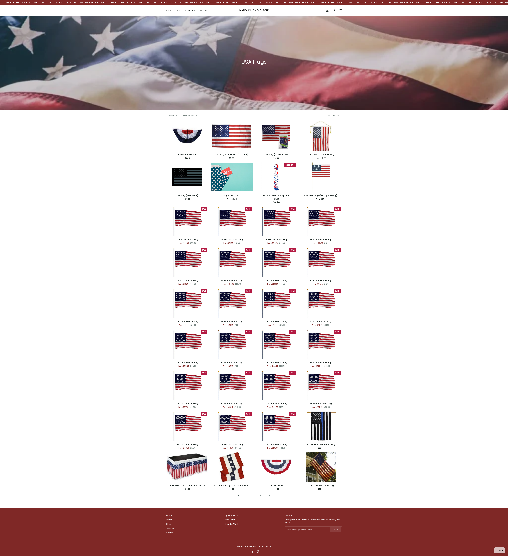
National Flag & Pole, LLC (252, 546)
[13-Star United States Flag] (321, 467)
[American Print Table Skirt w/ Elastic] (187, 467)
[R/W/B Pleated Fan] (187, 136)
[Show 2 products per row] (329, 115)
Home (169, 519)
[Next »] (270, 496)
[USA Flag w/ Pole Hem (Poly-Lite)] (232, 136)
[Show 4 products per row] (339, 115)
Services (170, 528)
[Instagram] (258, 551)
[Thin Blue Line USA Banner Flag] (321, 426)
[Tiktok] (253, 551)
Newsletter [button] (291, 515)
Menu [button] (169, 515)
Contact (170, 532)
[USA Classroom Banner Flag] (321, 136)
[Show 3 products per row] (333, 115)
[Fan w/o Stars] (276, 467)
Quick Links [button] (231, 515)
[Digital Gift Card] (232, 177)
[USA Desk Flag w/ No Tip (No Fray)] (321, 177)
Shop (168, 524)
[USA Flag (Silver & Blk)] (187, 177)
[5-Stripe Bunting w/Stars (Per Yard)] (232, 467)
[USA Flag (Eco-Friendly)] (276, 136)
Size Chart (230, 519)
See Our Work (231, 524)
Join (335, 529)
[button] (178, 10)
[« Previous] (238, 496)
